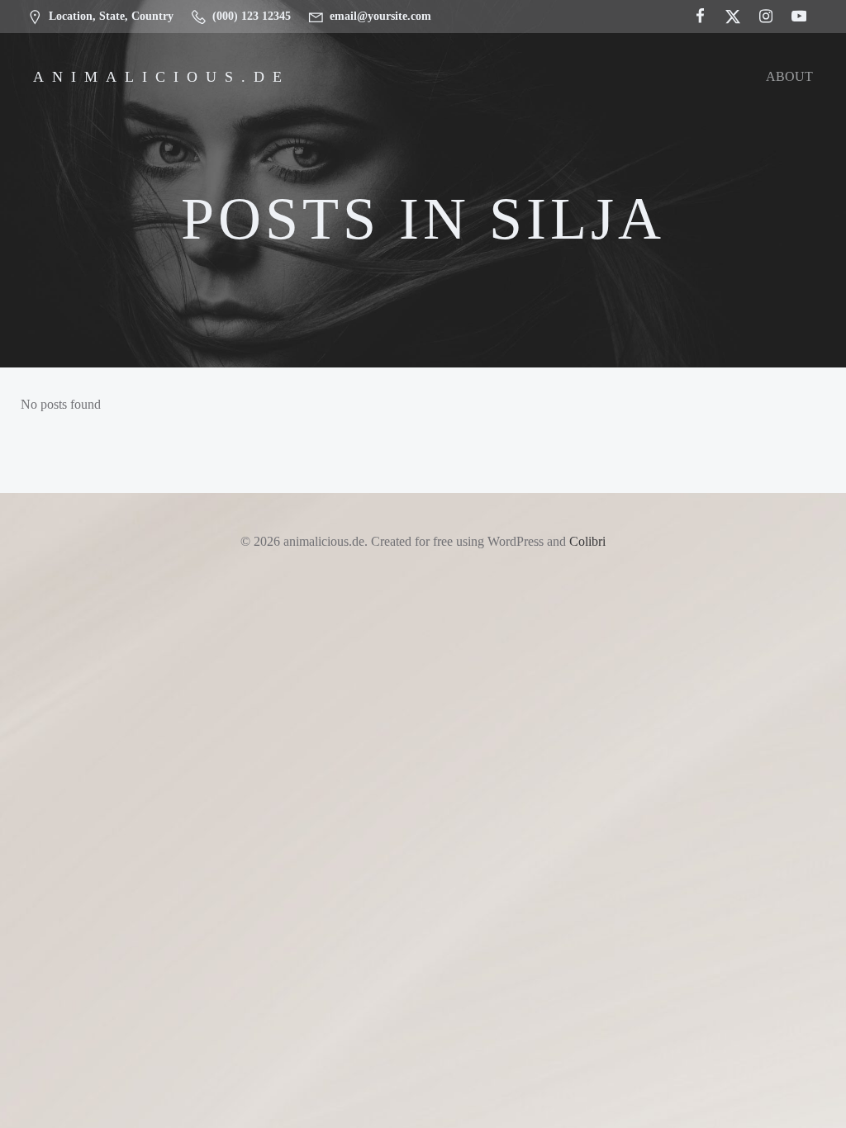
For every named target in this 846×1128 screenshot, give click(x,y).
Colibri (587, 541)
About (789, 76)
